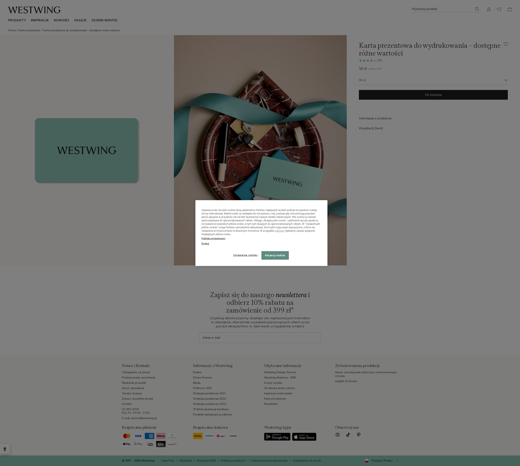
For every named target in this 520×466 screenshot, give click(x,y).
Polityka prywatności (213, 238)
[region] (261, 233)
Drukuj (205, 243)
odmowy (280, 230)
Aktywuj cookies (275, 255)
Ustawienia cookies (245, 255)
